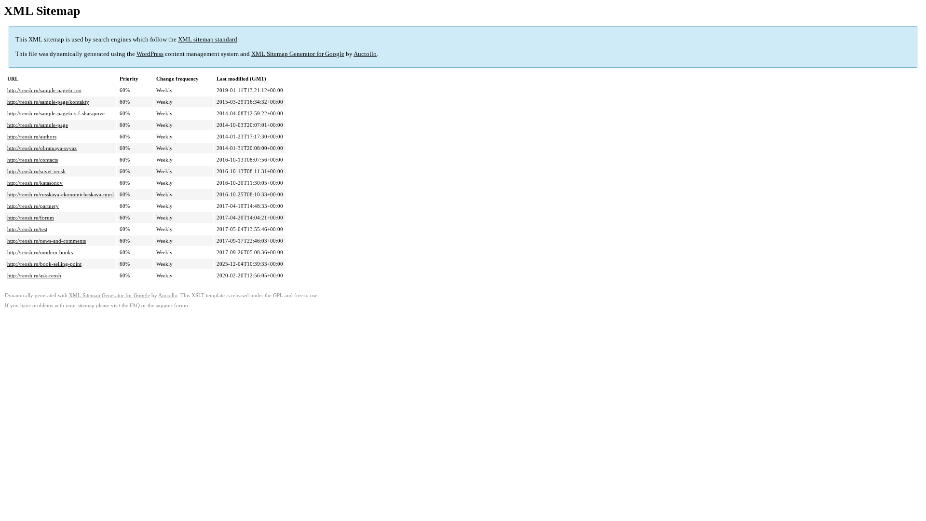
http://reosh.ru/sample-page (37, 125)
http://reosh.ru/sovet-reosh (36, 171)
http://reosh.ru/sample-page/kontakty (48, 102)
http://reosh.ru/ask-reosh (34, 275)
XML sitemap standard (207, 39)
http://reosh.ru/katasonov (35, 183)
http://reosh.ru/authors (31, 136)
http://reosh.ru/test (27, 229)
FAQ (135, 305)
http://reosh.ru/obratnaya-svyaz (42, 148)
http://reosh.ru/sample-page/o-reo (44, 90)
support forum (172, 305)
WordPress (149, 53)
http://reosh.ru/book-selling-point (44, 264)
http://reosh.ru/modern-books (40, 252)
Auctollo (365, 53)
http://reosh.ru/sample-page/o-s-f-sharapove (56, 113)
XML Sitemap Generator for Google (297, 53)
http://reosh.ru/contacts (32, 160)
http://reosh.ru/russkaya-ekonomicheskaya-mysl (60, 194)
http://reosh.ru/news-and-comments (46, 241)
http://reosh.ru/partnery (33, 206)
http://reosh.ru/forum (30, 217)
